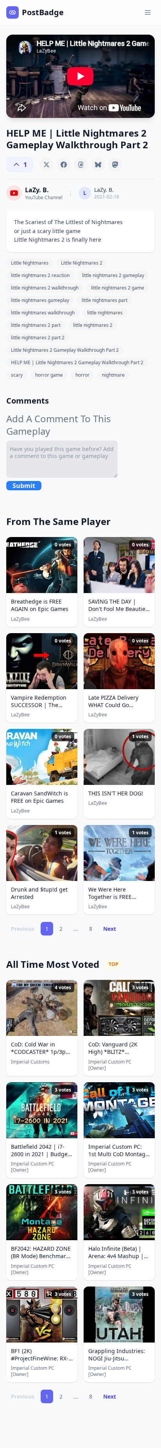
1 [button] (46, 928)
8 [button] (90, 928)
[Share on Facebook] (64, 165)
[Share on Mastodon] (115, 165)
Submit (24, 485)
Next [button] (109, 928)
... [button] (75, 928)
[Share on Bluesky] (98, 165)
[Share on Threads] (81, 165)
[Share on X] (46, 165)
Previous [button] (22, 928)
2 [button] (61, 928)
